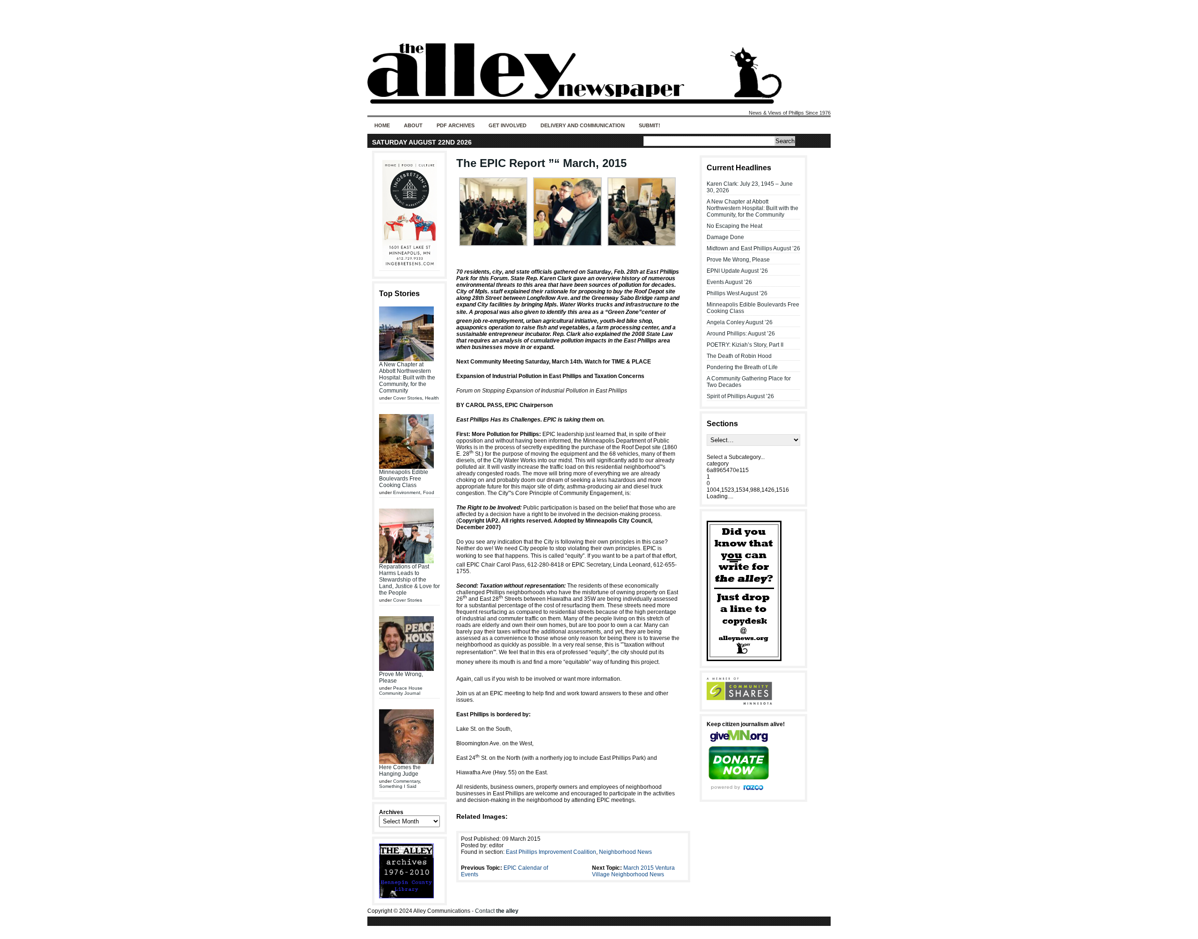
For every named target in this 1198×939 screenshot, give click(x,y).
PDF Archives (456, 125)
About (413, 125)
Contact (497, 911)
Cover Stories (407, 397)
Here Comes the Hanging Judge (400, 770)
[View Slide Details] (409, 214)
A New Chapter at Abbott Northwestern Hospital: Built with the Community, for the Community (407, 377)
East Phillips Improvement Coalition (551, 852)
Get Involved (507, 125)
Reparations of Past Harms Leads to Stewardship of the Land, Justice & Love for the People (409, 579)
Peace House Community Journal (401, 690)
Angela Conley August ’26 (740, 322)
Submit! (649, 125)
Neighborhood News (625, 852)
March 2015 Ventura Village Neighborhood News (633, 871)
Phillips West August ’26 (737, 293)
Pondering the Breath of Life (742, 367)
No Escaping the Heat (734, 226)
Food (428, 492)
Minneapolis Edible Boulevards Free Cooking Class (403, 478)
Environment (406, 492)
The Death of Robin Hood (739, 356)
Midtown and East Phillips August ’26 (753, 248)
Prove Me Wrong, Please (738, 259)
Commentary (406, 781)
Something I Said (397, 786)
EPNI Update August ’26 (737, 271)
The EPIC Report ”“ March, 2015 (541, 163)
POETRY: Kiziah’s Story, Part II (745, 345)
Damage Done (725, 237)
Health (432, 397)
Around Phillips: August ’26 (741, 333)
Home (382, 125)
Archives (391, 812)
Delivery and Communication (583, 125)
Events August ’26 (729, 282)
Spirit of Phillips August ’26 (740, 396)
